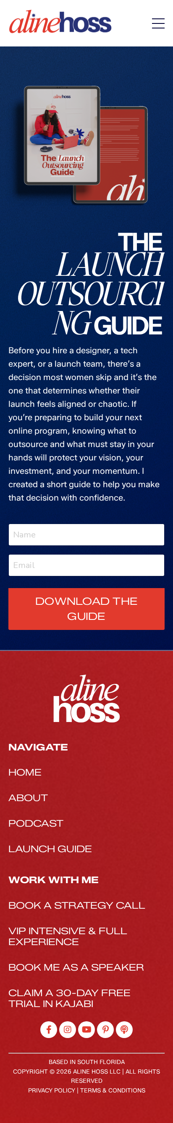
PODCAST (35, 823)
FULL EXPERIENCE (67, 936)
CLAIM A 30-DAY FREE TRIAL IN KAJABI (69, 998)
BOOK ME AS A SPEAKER (76, 967)
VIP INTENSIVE (47, 931)
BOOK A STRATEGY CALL (76, 905)
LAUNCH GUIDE (50, 849)
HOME (25, 772)
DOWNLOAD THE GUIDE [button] (86, 608)
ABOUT (28, 798)
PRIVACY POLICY (51, 1090)
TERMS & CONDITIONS (112, 1090)
